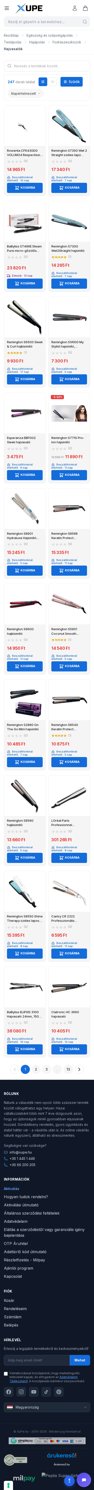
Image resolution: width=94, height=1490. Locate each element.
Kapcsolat (13, 1276)
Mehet (79, 1360)
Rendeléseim (15, 1308)
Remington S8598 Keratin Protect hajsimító (64, 538)
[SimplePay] (47, 1440)
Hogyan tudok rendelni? (26, 1196)
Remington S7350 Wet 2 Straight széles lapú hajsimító (69, 155)
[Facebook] (8, 1392)
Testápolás (12, 42)
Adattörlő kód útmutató (25, 1251)
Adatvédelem (15, 1221)
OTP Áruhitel (16, 1243)
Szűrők (74, 82)
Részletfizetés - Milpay (24, 1260)
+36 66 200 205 (22, 1165)
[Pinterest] (59, 1392)
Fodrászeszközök (67, 42)
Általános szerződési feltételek (32, 1213)
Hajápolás (37, 42)
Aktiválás (11, 1189)
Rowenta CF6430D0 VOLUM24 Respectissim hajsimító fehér (25, 155)
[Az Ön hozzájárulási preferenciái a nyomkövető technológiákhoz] (8, 1485)
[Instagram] (21, 1392)
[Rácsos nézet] (43, 81)
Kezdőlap (11, 35)
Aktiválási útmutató (21, 1205)
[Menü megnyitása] (7, 8)
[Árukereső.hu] (61, 1457)
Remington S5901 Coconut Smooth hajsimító (64, 633)
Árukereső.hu (62, 1464)
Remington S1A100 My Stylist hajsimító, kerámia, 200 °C (67, 346)
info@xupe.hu (21, 1152)
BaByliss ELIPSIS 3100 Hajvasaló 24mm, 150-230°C (23, 1016)
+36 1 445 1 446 (22, 1158)
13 (68, 1069)
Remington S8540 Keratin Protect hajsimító (64, 729)
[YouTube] (34, 1392)
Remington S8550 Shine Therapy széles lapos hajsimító (25, 920)
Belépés (11, 1325)
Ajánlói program (18, 1268)
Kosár (9, 1300)
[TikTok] (46, 1392)
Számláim (12, 1316)
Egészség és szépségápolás (50, 35)
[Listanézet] (52, 81)
